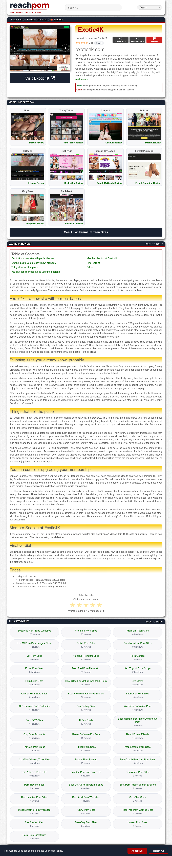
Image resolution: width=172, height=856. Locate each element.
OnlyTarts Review (35, 223)
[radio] (73, 605)
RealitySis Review (73, 183)
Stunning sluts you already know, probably (33, 262)
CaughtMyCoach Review (109, 183)
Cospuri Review (113, 142)
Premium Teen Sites (37, 19)
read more (80, 79)
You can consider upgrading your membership (35, 271)
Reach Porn (16, 19)
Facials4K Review (74, 223)
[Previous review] (14, 48)
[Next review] (65, 48)
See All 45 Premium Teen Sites (86, 232)
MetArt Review (36, 142)
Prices (90, 267)
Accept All (137, 850)
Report (154, 41)
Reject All (158, 850)
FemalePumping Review (148, 183)
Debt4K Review (153, 142)
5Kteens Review (36, 183)
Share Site (120, 41)
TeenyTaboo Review (72, 142)
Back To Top (153, 244)
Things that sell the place (24, 267)
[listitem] (34, 632)
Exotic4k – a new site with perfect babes (32, 258)
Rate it (99, 42)
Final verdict (93, 262)
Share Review (137, 41)
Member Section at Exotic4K (102, 258)
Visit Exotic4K (38, 78)
